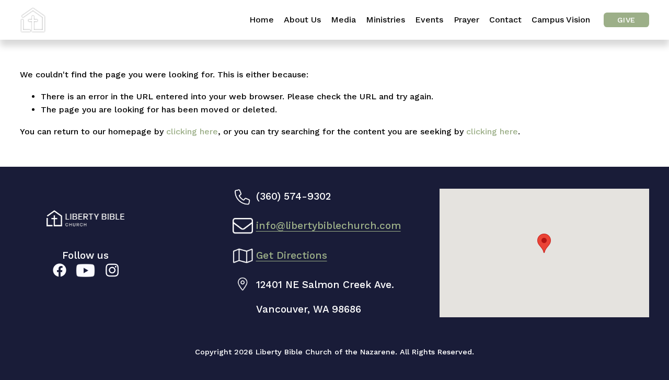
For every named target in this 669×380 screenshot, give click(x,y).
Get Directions (291, 255)
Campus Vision (561, 20)
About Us (302, 20)
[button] (544, 243)
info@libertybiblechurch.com (328, 226)
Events (429, 20)
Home (261, 20)
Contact (505, 20)
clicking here (192, 131)
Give (626, 20)
